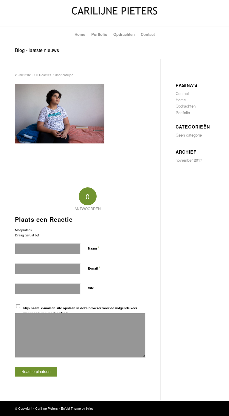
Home (181, 100)
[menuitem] (80, 34)
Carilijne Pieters (46, 408)
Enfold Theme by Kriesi (77, 408)
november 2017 (189, 160)
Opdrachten (186, 106)
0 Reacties (43, 75)
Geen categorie (189, 135)
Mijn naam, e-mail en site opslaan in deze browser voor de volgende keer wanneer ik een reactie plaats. (80, 310)
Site (91, 288)
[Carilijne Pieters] (114, 13)
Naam (93, 248)
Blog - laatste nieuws (37, 50)
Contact (182, 93)
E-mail (94, 268)
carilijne (68, 75)
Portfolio (183, 112)
